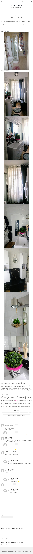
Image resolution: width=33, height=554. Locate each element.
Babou (10, 396)
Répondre (10, 437)
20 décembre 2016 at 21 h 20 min (9, 438)
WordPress (29, 551)
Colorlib (23, 551)
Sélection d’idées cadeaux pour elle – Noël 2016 (9, 519)
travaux (23, 415)
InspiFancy (7, 469)
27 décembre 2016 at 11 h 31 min (11, 490)
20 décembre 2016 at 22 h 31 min (9, 452)
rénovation (14, 415)
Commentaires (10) (16, 410)
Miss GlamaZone (20, 17)
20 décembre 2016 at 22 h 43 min (9, 470)
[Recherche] (31, 1)
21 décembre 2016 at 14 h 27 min (11, 461)
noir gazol (10, 415)
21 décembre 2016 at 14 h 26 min (11, 479)
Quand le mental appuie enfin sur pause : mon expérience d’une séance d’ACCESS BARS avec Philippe (15, 544)
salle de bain (19, 415)
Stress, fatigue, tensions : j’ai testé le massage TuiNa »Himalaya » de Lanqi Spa (12, 528)
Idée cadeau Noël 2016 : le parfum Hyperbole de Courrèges (21, 520)
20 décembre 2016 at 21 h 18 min (9, 425)
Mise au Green (17, 404)
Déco (16, 11)
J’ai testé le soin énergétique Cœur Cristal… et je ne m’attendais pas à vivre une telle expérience (15, 526)
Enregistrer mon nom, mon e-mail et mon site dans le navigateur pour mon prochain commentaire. (15, 515)
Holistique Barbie (16, 5)
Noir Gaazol (17, 400)
